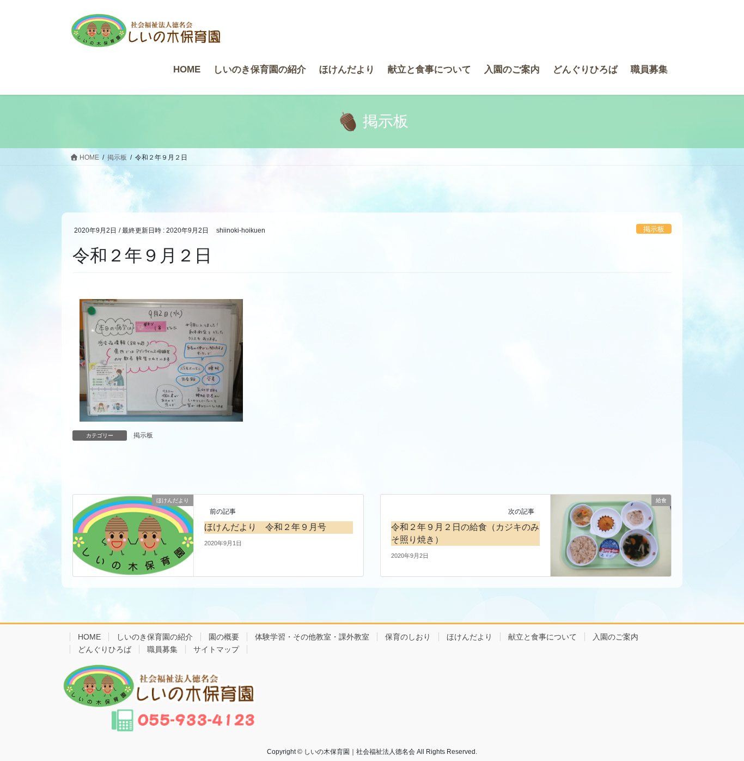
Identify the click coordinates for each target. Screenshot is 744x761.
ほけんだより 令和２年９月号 (265, 527)
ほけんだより (469, 636)
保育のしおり (408, 636)
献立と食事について (542, 636)
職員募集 (162, 649)
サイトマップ (216, 649)
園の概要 (224, 636)
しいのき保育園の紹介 (155, 636)
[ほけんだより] (133, 530)
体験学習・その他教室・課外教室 (312, 636)
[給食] (611, 534)
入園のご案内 (615, 636)
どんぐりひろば (104, 649)
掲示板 (653, 229)
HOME (89, 636)
